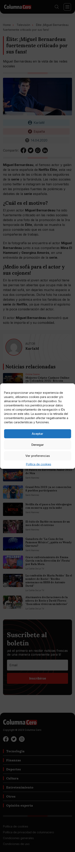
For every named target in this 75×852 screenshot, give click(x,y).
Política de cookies (38, 464)
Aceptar (37, 434)
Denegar (37, 445)
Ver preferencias (37, 456)
